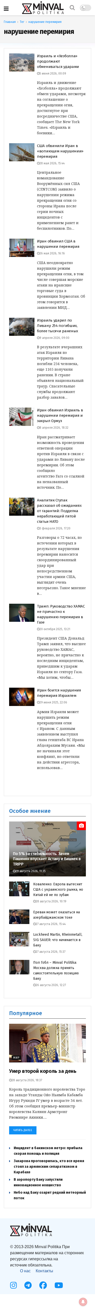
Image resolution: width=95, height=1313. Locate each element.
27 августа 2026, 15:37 (50, 952)
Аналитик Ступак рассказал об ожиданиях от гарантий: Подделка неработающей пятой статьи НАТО (59, 511)
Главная (10, 22)
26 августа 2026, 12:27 (51, 985)
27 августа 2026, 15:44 (51, 924)
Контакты (44, 1271)
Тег (22, 22)
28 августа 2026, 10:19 (51, 901)
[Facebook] (43, 1285)
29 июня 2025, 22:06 (53, 702)
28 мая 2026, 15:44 (52, 163)
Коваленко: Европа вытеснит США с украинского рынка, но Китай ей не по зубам (58, 889)
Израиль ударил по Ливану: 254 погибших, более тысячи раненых (57, 325)
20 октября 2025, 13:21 (55, 629)
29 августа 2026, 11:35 (30, 871)
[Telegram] (28, 1285)
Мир (16, 1057)
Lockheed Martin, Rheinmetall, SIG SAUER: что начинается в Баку (57, 939)
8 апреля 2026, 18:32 (54, 427)
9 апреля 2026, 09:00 (54, 338)
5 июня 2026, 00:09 (53, 73)
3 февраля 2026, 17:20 (55, 528)
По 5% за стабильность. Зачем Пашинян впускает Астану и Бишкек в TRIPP (47, 859)
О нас (25, 1271)
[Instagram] (13, 1285)
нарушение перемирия (45, 22)
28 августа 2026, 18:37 (27, 1080)
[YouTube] (58, 1285)
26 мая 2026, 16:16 (52, 253)
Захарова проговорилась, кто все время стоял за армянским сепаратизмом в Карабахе (49, 1166)
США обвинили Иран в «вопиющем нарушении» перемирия (60, 151)
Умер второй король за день (43, 1071)
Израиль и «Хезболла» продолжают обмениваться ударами (58, 61)
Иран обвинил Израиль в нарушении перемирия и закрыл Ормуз (60, 415)
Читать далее (22, 1130)
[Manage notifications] (83, 1302)
